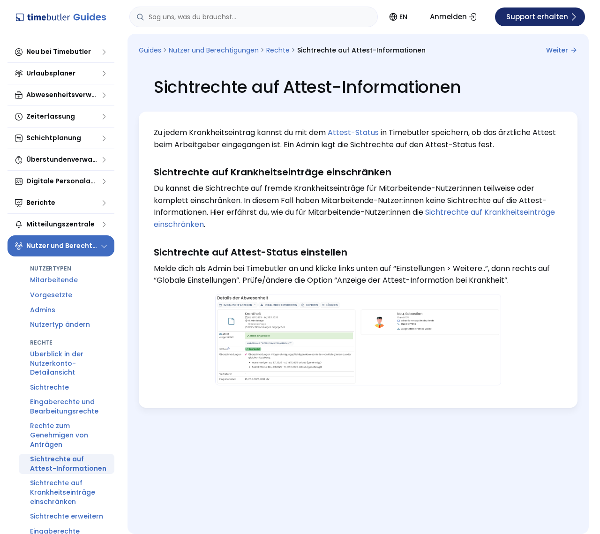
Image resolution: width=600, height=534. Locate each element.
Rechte (278, 50)
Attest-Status (353, 132)
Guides (150, 50)
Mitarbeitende (54, 280)
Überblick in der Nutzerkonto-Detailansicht (56, 363)
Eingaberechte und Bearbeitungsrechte (64, 406)
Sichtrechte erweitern (66, 516)
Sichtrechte (49, 387)
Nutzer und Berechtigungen (214, 50)
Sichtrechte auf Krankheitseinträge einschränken (62, 492)
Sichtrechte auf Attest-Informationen (68, 463)
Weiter (557, 50)
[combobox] (253, 17)
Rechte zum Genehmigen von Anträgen (59, 435)
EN (403, 17)
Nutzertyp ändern (60, 324)
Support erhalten (537, 17)
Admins (42, 309)
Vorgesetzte (51, 295)
